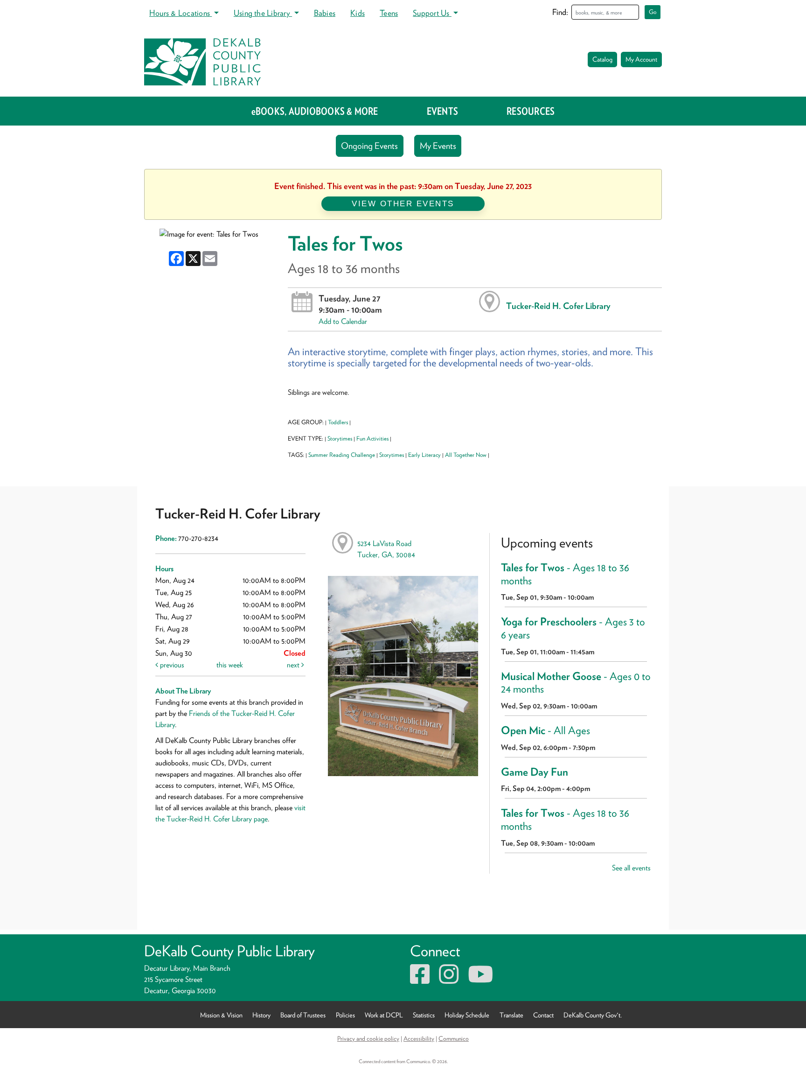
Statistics (424, 1014)
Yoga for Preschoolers (573, 628)
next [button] (294, 664)
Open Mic (545, 730)
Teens (389, 13)
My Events (438, 145)
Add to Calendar (343, 321)
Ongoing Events (369, 145)
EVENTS (442, 111)
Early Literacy (424, 454)
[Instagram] (449, 979)
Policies (345, 1014)
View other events (403, 203)
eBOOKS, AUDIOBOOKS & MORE (314, 111)
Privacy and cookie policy (368, 1038)
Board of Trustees (303, 1014)
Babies (324, 13)
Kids (357, 13)
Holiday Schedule (467, 1014)
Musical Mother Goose (576, 683)
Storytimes (339, 438)
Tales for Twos (565, 574)
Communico (453, 1038)
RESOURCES (531, 111)
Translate (511, 1014)
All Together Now (465, 454)
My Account (641, 59)
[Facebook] (420, 979)
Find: (560, 12)
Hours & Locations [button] (180, 13)
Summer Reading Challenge (341, 454)
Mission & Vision (221, 1014)
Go (653, 11)
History (261, 1014)
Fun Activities (372, 438)
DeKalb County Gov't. (592, 1014)
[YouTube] (480, 979)
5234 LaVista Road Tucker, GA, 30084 (386, 549)
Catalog (602, 59)
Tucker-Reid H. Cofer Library (558, 306)
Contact (543, 1014)
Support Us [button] (432, 13)
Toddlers (338, 422)
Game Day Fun (534, 771)
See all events (631, 867)
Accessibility (418, 1038)
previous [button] (171, 664)
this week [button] (229, 664)
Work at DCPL (384, 1014)
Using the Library (263, 13)
